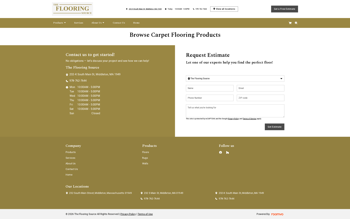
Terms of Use (145, 214)
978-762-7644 (201, 9)
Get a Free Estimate (284, 9)
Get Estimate (275, 127)
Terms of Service (249, 119)
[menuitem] (59, 23)
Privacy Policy (233, 119)
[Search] (296, 23)
